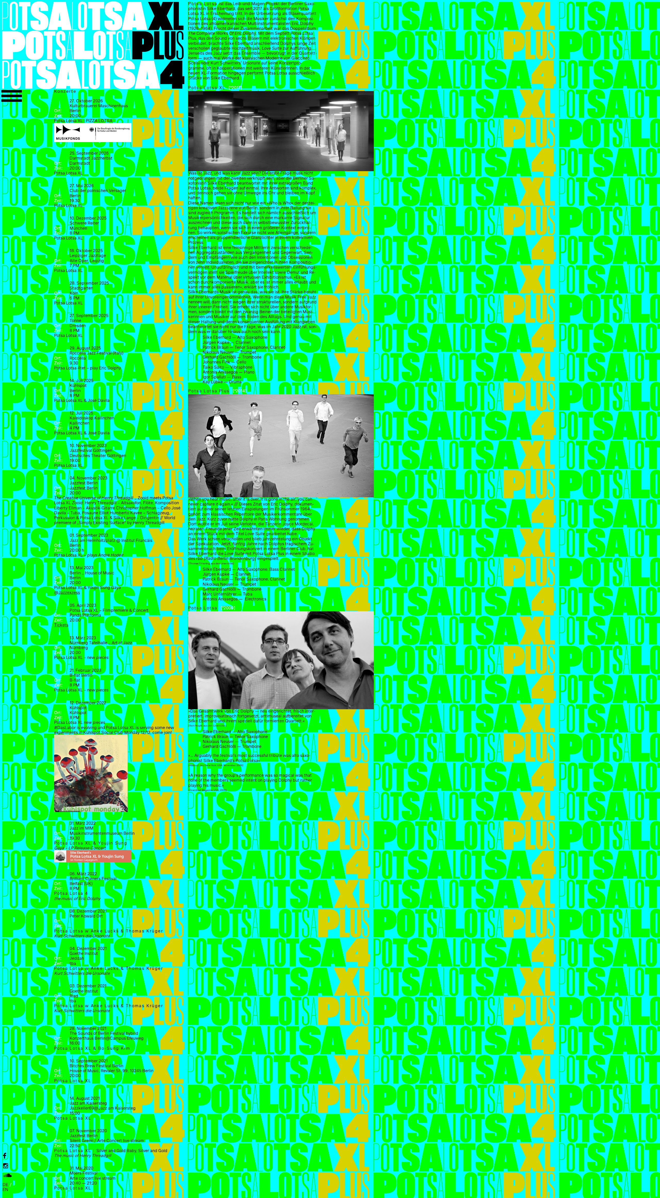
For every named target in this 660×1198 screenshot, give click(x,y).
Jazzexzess (69, 592)
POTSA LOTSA (93, 45)
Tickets (61, 625)
